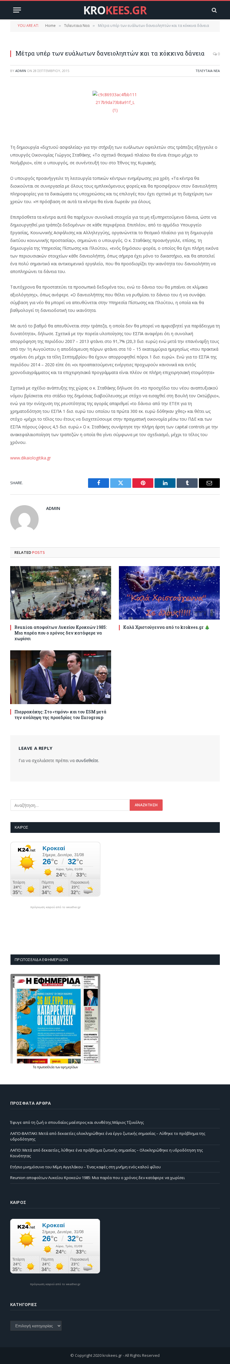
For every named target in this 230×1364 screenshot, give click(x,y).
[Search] (214, 10)
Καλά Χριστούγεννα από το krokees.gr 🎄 (166, 627)
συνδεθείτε (87, 760)
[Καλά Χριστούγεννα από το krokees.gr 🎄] (169, 593)
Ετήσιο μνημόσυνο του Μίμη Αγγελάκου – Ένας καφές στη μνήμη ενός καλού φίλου (85, 1167)
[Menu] (17, 10)
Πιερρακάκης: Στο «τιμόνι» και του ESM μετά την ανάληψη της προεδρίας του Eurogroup (60, 714)
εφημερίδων (69, 1067)
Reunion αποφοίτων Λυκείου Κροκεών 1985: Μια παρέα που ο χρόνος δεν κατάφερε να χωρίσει (60, 632)
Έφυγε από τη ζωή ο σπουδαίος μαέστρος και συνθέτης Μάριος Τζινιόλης (77, 1122)
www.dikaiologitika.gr (30, 458)
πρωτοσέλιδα (46, 1067)
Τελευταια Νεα (208, 70)
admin (20, 70)
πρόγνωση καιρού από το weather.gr (55, 907)
